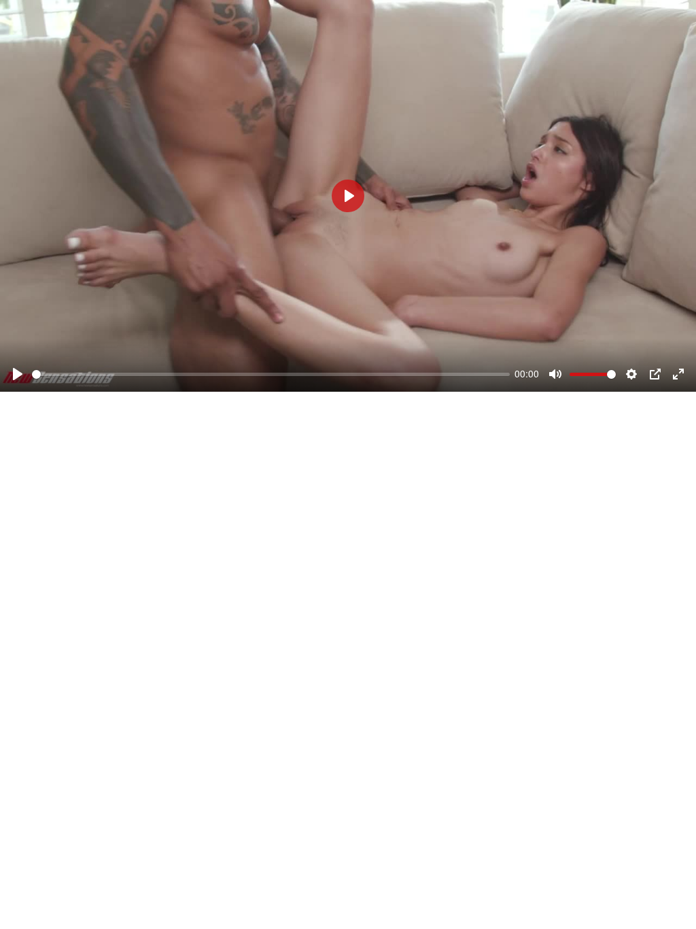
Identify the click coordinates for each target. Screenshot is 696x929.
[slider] (271, 374)
